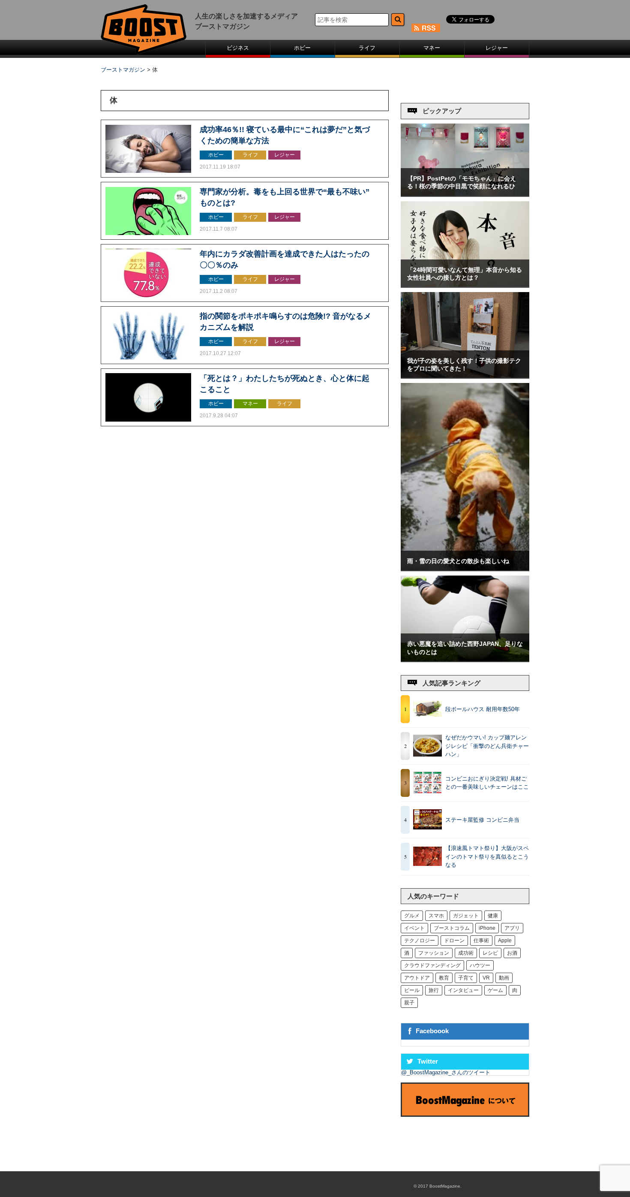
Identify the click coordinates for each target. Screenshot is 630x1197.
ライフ (367, 48)
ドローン (454, 941)
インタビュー (463, 990)
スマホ (436, 916)
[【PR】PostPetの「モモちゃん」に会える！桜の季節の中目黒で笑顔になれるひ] (465, 194)
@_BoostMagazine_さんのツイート (445, 1072)
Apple (505, 941)
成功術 (466, 953)
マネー (431, 48)
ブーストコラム (452, 928)
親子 (409, 1003)
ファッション (433, 953)
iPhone (487, 928)
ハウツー (480, 965)
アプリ (512, 928)
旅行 (434, 990)
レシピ (490, 953)
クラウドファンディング (432, 965)
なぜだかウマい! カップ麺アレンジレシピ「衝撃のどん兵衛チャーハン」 (487, 745)
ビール (412, 990)
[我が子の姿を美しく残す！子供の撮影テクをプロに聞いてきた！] (465, 376)
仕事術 (481, 941)
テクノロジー (419, 941)
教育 (444, 978)
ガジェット (466, 916)
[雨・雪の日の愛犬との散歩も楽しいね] (465, 568)
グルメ (412, 916)
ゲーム (495, 990)
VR (486, 978)
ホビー (302, 48)
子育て (466, 978)
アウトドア (417, 978)
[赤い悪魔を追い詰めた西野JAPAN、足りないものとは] (465, 659)
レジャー (497, 48)
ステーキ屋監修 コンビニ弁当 (482, 820)
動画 (504, 978)
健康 (493, 916)
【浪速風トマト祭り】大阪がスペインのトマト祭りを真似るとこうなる (487, 856)
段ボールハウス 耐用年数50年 (482, 709)
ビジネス (238, 48)
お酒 (512, 953)
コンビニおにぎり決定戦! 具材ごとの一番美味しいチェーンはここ (487, 782)
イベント (414, 928)
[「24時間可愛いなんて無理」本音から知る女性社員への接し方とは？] (465, 285)
